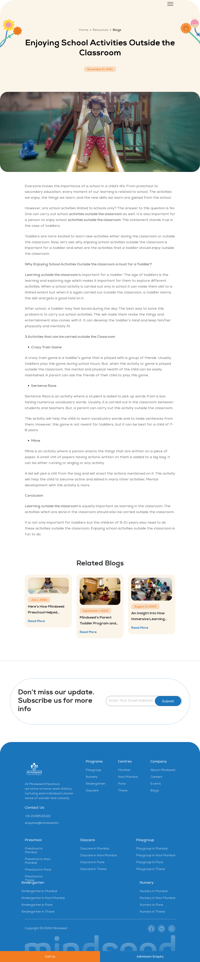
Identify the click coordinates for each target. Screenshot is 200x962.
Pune (122, 784)
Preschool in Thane (34, 878)
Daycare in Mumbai (94, 848)
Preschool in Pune (38, 870)
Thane (123, 790)
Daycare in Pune (92, 862)
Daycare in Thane (93, 869)
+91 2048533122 (38, 816)
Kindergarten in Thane (37, 912)
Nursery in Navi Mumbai (157, 898)
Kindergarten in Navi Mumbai (43, 898)
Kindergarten (95, 784)
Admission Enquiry (150, 956)
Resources (100, 30)
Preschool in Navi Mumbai (37, 861)
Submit (168, 701)
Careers (156, 777)
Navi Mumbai (128, 777)
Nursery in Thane (152, 912)
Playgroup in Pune (149, 862)
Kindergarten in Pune (37, 905)
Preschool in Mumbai (34, 850)
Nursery (92, 777)
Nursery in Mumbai (154, 891)
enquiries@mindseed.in (42, 823)
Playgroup (93, 770)
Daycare (92, 790)
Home (83, 30)
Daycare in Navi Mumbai (98, 855)
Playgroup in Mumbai (152, 848)
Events (155, 784)
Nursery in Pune (151, 905)
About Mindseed (162, 770)
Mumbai (124, 770)
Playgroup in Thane (150, 869)
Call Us (50, 956)
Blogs (154, 790)
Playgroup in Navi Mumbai (155, 855)
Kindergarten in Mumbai (39, 891)
